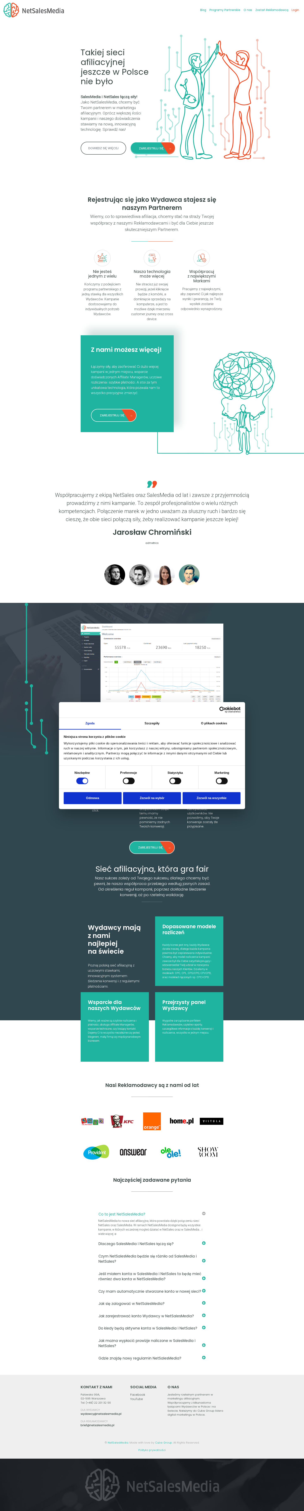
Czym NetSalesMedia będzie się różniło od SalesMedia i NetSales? (147, 1259)
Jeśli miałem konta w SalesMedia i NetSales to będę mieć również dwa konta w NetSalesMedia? (149, 1276)
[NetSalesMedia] (33, 10)
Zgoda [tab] (90, 723)
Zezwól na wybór (152, 798)
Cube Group (163, 1443)
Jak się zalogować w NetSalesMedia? (131, 1303)
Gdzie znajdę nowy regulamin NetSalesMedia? (139, 1358)
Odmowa (92, 798)
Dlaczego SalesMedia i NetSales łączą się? (136, 1243)
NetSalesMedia (118, 1443)
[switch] (129, 781)
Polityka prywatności (152, 1450)
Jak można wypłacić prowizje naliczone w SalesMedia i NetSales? (146, 1343)
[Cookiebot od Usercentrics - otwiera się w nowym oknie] (222, 710)
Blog (203, 10)
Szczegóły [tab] (152, 723)
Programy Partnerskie (224, 10)
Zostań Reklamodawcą (271, 10)
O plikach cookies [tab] (214, 723)
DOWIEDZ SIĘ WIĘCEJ (103, 148)
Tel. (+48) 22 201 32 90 (96, 1403)
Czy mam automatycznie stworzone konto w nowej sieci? (149, 1291)
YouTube (136, 1399)
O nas (248, 10)
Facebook (137, 1395)
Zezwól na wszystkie (211, 798)
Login (295, 10)
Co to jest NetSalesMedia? (121, 1214)
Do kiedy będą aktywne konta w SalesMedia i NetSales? (147, 1328)
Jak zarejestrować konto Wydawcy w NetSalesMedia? (146, 1316)
